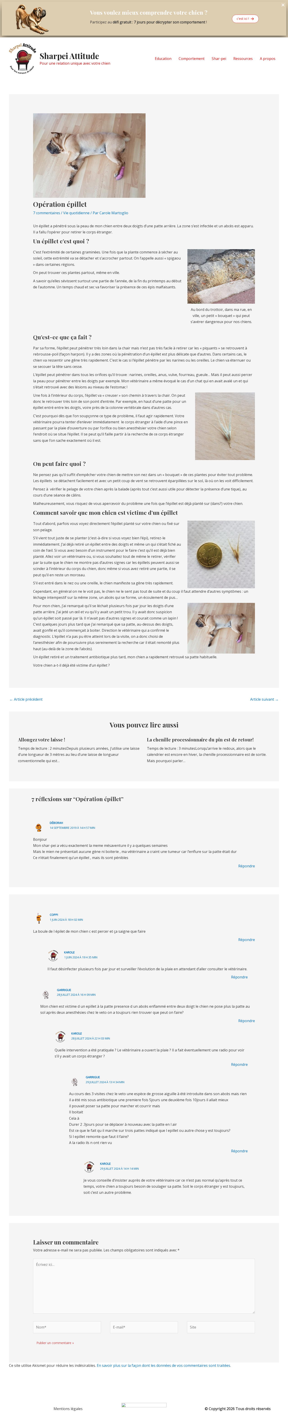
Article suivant (264, 699)
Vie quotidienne (76, 212)
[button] (245, 19)
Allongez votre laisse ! (41, 739)
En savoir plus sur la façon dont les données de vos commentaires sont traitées (163, 1365)
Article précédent (26, 699)
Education (163, 58)
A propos (267, 58)
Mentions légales (68, 1408)
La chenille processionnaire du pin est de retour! (200, 739)
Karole (69, 952)
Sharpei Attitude (69, 55)
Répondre (246, 866)
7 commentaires (46, 212)
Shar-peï (219, 58)
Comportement (192, 58)
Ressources (243, 58)
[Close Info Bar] (283, 5)
